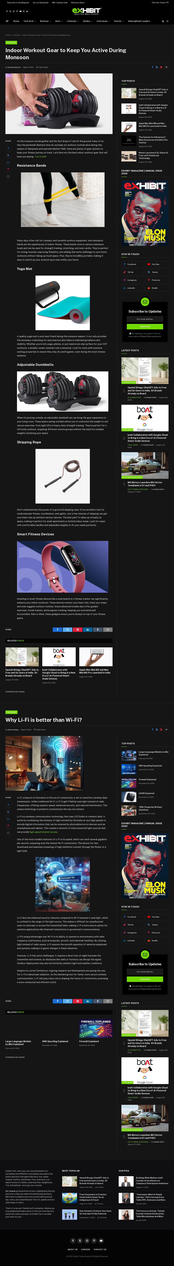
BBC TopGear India (60, 3)
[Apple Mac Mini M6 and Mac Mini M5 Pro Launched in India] (96, 656)
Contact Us (100, 1250)
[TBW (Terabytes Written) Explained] (128, 810)
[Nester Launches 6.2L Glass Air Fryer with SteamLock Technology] (128, 156)
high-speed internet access (43, 832)
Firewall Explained (89, 1041)
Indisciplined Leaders (139, 21)
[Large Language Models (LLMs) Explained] (22, 1028)
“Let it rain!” (41, 156)
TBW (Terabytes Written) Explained (150, 808)
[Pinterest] (8, 169)
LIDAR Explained (146, 793)
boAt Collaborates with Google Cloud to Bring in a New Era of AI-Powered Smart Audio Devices (58, 674)
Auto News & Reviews (132, 477)
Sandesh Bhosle (14, 67)
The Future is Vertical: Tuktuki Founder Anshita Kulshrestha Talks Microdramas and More (150, 1214)
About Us (73, 1250)
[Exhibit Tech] (87, 11)
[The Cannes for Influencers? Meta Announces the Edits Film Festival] (128, 141)
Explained (11, 712)
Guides (86, 21)
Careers (85, 1250)
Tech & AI (28, 21)
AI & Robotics (128, 382)
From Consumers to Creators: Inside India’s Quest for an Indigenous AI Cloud (93, 1197)
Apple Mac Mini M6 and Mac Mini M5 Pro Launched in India (94, 671)
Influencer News (77, 3)
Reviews (44, 21)
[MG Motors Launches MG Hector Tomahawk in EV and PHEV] (145, 465)
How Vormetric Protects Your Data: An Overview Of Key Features (96, 1212)
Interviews (102, 21)
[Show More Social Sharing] (166, 67)
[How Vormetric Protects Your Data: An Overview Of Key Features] (69, 1214)
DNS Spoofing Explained (55, 1041)
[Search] (163, 21)
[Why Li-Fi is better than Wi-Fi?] (44, 790)
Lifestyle (71, 21)
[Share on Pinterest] (161, 67)
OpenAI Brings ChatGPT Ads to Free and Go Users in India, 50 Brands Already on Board (22, 673)
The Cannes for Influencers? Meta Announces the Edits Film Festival (153, 140)
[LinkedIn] (8, 162)
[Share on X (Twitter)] (157, 67)
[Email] (8, 176)
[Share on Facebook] (152, 67)
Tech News (127, 430)
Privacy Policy (145, 336)
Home (16, 21)
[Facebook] (8, 148)
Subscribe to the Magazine (18, 3)
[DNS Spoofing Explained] (59, 1028)
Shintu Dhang (13, 730)
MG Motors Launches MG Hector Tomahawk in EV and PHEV (145, 484)
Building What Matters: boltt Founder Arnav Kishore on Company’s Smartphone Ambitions (152, 1180)
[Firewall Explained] (96, 1028)
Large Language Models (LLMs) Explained (18, 1043)
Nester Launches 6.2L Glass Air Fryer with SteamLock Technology (153, 155)
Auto (57, 21)
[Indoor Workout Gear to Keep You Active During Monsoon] (59, 133)
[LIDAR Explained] (128, 797)
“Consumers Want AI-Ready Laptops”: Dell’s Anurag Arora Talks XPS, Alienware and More (150, 1197)
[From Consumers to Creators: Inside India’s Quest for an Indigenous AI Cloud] (69, 1198)
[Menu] (7, 21)
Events (117, 21)
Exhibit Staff (151, 397)
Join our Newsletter (41, 3)
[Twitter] (8, 155)
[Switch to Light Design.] (167, 21)
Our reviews (10, 1191)
